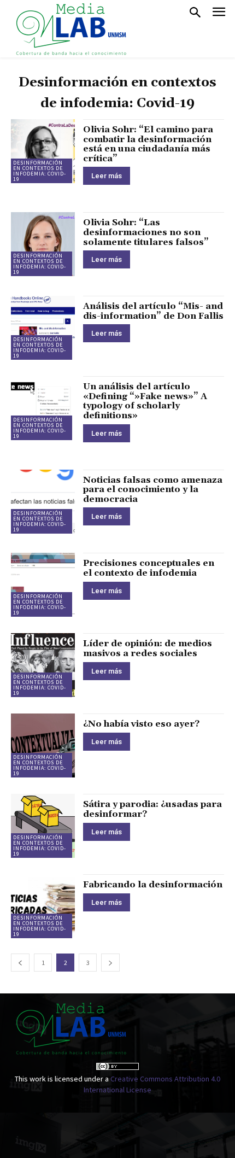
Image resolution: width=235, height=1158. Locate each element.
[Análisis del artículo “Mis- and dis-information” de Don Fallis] (43, 328)
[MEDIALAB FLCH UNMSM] (70, 28)
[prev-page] (20, 963)
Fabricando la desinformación (152, 884)
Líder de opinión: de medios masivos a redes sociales (147, 648)
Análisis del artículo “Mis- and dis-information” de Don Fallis (153, 311)
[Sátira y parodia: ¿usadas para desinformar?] (43, 826)
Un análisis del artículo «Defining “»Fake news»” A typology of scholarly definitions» (145, 401)
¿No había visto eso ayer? (141, 723)
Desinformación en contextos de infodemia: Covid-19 (39, 171)
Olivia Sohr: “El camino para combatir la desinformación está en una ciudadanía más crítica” (148, 144)
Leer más (106, 176)
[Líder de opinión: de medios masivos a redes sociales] (43, 665)
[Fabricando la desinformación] (43, 906)
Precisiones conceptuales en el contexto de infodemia (148, 568)
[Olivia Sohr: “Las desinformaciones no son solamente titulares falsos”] (43, 244)
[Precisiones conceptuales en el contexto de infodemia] (43, 585)
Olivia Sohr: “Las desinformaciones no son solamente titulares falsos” (146, 232)
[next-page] (110, 963)
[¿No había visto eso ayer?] (43, 745)
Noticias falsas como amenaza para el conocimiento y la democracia (152, 490)
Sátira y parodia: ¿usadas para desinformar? (152, 809)
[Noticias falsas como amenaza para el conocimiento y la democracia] (43, 502)
